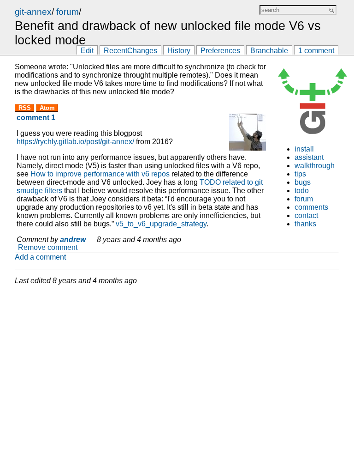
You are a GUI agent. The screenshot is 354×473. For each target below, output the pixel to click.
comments (311, 207)
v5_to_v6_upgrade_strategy (161, 224)
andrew (73, 239)
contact (306, 215)
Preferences (220, 51)
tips (300, 174)
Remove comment (47, 248)
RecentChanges (130, 51)
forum (67, 12)
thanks (305, 224)
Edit (87, 51)
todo (302, 190)
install (304, 149)
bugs (303, 182)
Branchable (269, 51)
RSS (24, 107)
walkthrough (315, 166)
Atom (47, 107)
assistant (309, 157)
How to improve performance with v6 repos (100, 174)
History (178, 51)
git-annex (33, 12)
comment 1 (36, 117)
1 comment (316, 51)
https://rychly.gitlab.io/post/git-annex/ (75, 142)
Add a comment (40, 257)
